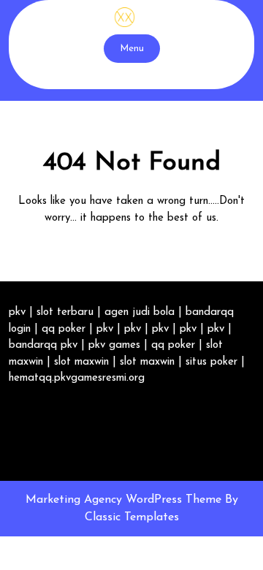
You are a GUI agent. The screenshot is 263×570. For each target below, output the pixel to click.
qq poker (63, 329)
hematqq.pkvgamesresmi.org (77, 378)
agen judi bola (139, 312)
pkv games (114, 345)
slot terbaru (65, 312)
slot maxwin (81, 362)
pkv (17, 312)
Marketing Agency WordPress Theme (125, 500)
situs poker (211, 362)
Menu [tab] (132, 48)
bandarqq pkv (43, 345)
